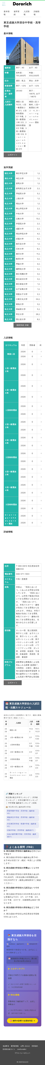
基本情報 (6, 13)
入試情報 (26, 13)
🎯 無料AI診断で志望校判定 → (22, 1021)
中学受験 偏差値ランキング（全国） (23, 803)
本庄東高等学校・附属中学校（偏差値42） (21, 825)
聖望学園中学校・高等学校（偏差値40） (20, 812)
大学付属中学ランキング (28, 800)
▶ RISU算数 (14, 995)
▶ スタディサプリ (16, 969)
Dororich (25, 1062)
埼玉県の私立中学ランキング (17, 797)
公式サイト (13, 155)
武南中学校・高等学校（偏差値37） (21, 830)
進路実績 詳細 (22, 325)
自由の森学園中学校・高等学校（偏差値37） (21, 835)
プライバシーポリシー (22, 1053)
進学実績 (17, 13)
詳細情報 (36, 13)
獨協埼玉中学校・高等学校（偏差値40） (20, 818)
